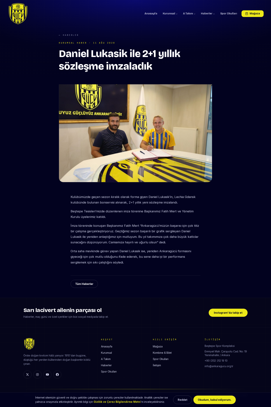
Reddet (182, 399)
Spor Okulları (228, 13)
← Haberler (69, 35)
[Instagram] (37, 374)
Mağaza (255, 13)
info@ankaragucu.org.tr (219, 366)
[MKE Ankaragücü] (18, 13)
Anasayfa (151, 13)
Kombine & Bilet (162, 352)
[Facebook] (57, 374)
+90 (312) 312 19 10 (216, 360)
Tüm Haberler (84, 283)
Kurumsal (169, 13)
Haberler (206, 13)
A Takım (188, 13)
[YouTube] (47, 374)
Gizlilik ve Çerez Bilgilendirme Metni (117, 401)
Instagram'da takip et (228, 312)
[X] (27, 374)
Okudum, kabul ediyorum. (214, 399)
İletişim (157, 365)
